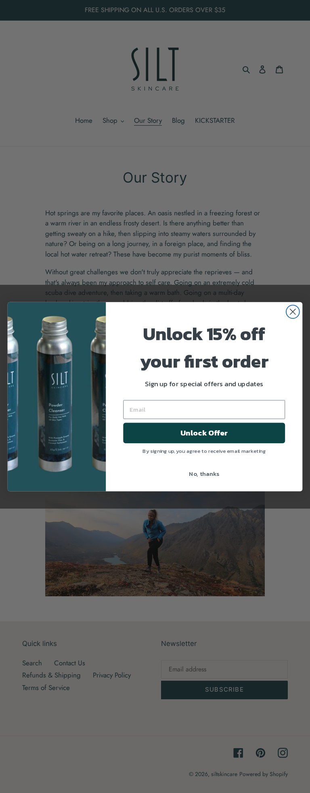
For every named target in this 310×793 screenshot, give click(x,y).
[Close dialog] (293, 311)
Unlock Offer (204, 432)
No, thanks (204, 473)
